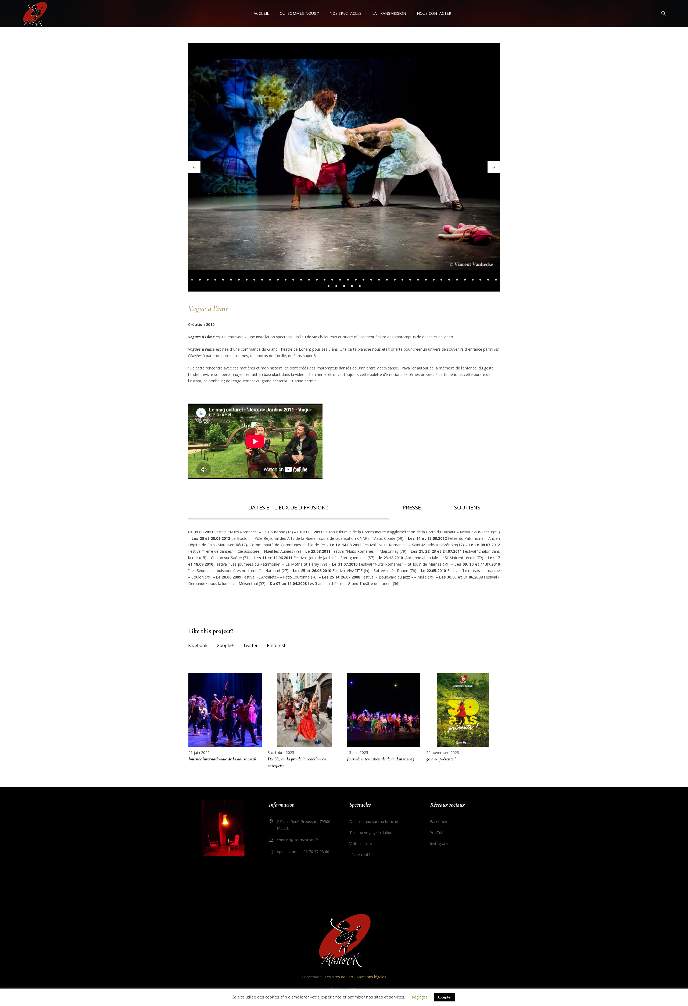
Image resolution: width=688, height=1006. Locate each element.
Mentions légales (371, 976)
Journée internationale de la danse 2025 (380, 759)
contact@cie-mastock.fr (297, 839)
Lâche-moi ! (359, 854)
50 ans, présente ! (441, 759)
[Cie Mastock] (344, 940)
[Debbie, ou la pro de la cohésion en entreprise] (304, 710)
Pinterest (276, 645)
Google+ (225, 645)
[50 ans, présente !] (463, 710)
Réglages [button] (420, 997)
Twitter (250, 645)
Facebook (197, 645)
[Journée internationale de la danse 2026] (225, 710)
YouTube (438, 832)
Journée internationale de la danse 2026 (222, 759)
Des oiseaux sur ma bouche (373, 821)
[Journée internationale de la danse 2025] (383, 710)
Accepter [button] (445, 997)
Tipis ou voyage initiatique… (373, 832)
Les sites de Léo (339, 976)
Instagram (439, 843)
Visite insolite (360, 843)
